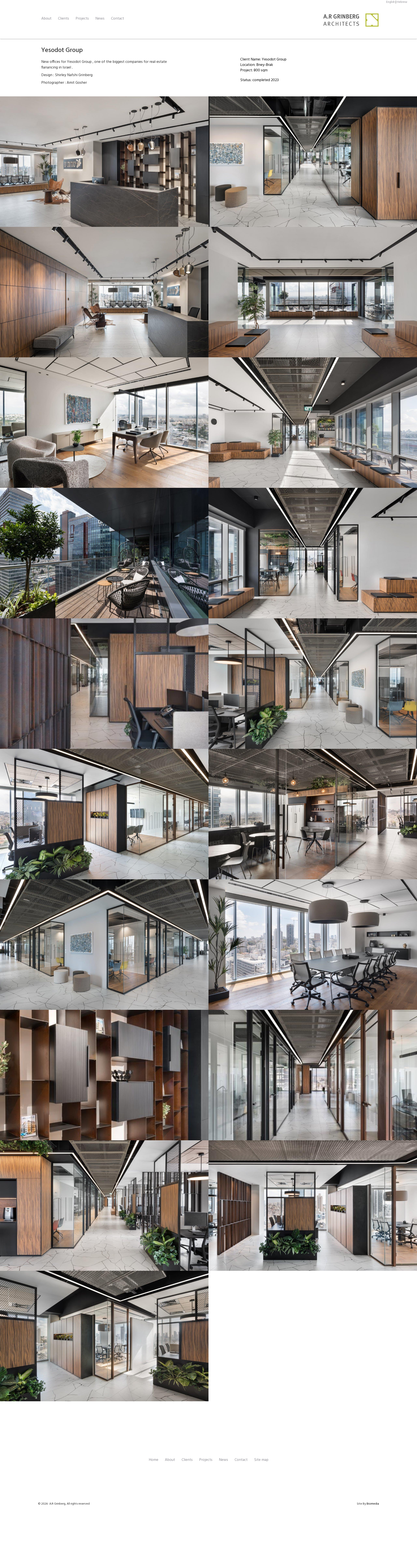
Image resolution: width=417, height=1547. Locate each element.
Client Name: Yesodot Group (263, 59)
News (99, 18)
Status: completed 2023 (259, 80)
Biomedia (373, 1503)
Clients (63, 18)
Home (153, 1460)
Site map (261, 1460)
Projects (82, 18)
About (46, 18)
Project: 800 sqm (254, 70)
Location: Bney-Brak (256, 65)
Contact (117, 18)
